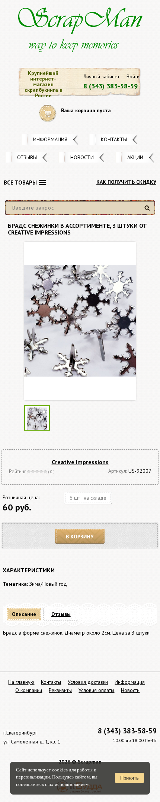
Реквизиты (60, 690)
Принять (129, 778)
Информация (50, 139)
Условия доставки (88, 682)
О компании (28, 690)
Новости (82, 157)
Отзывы (27, 157)
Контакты (114, 139)
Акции (135, 157)
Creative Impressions (80, 462)
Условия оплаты (96, 690)
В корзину (80, 536)
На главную (21, 682)
